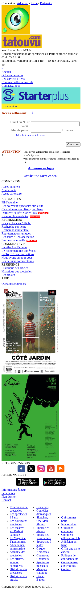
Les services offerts (13, 78)
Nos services (68, 524)
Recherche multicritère (15, 230)
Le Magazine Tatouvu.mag (18, 540)
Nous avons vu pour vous (17, 257)
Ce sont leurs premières (16, 209)
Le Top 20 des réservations (18, 254)
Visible (69, 130)
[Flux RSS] (59, 471)
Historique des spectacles (17, 271)
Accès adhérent (11, 186)
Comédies (42, 507)
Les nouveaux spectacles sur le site (22, 205)
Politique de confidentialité (69, 557)
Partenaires (8, 493)
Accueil (6, 71)
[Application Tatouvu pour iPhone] (28, 486)
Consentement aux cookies (69, 564)
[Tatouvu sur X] (30, 471)
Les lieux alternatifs (13, 240)
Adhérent (22, 3)
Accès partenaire (12, 193)
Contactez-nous (11, 85)
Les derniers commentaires (18, 261)
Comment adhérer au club (17, 82)
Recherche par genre (14, 226)
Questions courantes (14, 283)
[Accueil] (16, 32)
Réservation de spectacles (19, 508)
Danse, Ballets (40, 577)
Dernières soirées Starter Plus (19, 212)
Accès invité (9, 190)
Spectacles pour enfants (43, 536)
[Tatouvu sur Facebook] (21, 471)
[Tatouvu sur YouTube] (50, 471)
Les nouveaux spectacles (18, 522)
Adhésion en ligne (41, 168)
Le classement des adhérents (18, 250)
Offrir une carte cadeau (41, 176)
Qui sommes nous (12, 75)
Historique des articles (15, 268)
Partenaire (46, 3)
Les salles (7, 237)
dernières (37, 209)
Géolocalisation (24, 237)
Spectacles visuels (42, 529)
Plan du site (8, 496)
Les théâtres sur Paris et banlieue (17, 531)
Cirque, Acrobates (42, 550)
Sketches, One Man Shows (42, 521)
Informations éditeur (14, 489)
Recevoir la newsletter (15, 216)
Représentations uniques (16, 233)
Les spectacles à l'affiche (16, 223)
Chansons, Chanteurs (42, 557)
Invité (34, 3)
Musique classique (41, 571)
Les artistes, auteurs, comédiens (17, 562)
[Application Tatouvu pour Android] (54, 486)
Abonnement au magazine (17, 546)
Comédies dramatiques (43, 512)
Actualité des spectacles (17, 553)
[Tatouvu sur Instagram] (40, 471)
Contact (6, 500)
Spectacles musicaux (42, 564)
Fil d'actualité (10, 202)
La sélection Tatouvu (14, 247)
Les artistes (8, 274)
